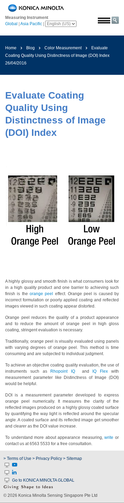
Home (11, 48)
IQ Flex (100, 371)
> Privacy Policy (47, 458)
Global (11, 23)
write (108, 437)
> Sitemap (72, 458)
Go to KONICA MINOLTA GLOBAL (43, 480)
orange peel (41, 293)
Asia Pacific (31, 23)
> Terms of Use (17, 458)
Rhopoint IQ (62, 371)
